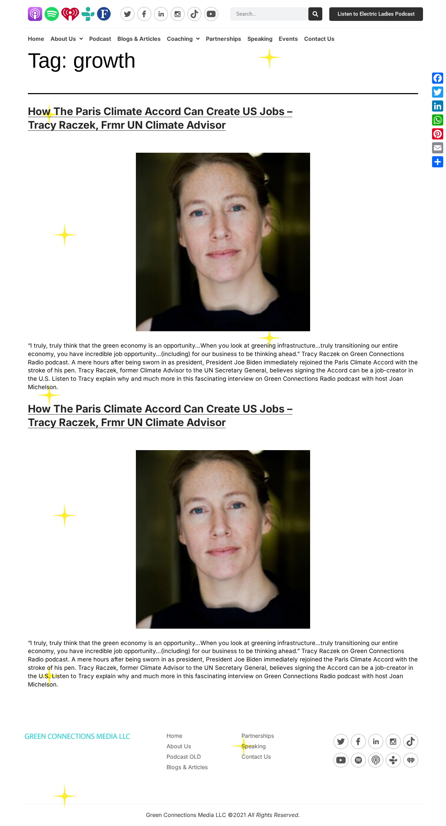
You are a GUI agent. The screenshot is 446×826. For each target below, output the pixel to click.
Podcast (100, 38)
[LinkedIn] (438, 106)
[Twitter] (438, 92)
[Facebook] (438, 78)
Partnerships (223, 38)
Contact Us (319, 38)
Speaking (259, 38)
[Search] (315, 14)
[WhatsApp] (438, 120)
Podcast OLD (184, 756)
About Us (63, 38)
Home (36, 38)
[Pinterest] (438, 134)
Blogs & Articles (139, 38)
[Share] (438, 162)
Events (288, 38)
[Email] (438, 148)
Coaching (180, 38)
